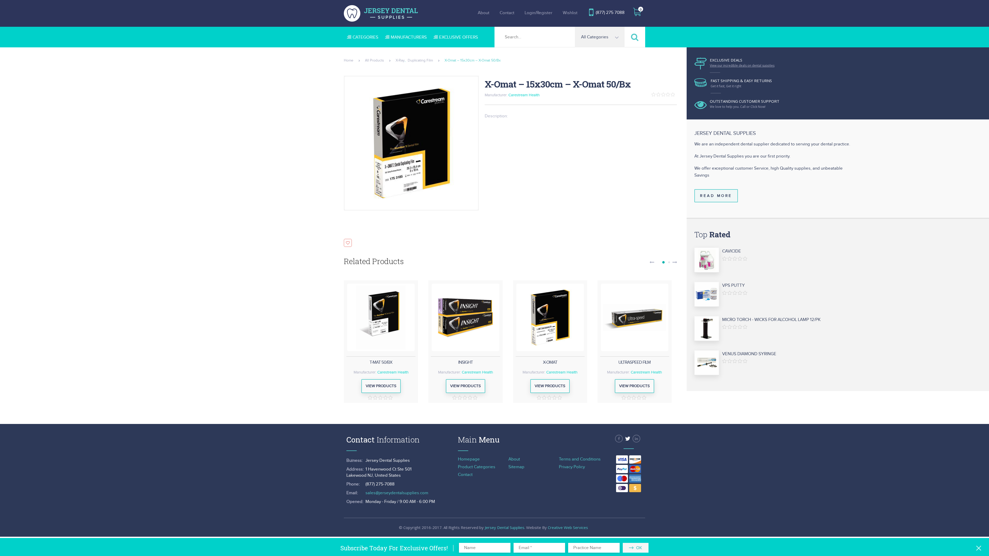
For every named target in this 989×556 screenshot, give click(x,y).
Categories (365, 37)
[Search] (635, 37)
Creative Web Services (568, 527)
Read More (716, 196)
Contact (507, 12)
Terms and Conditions (580, 459)
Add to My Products (348, 243)
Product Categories (476, 467)
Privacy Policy (572, 467)
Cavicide (731, 251)
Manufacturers (409, 37)
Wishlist (570, 12)
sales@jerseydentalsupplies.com (396, 493)
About (483, 12)
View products (381, 386)
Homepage (469, 459)
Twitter (628, 438)
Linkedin (636, 438)
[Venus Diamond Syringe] (706, 363)
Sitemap (516, 467)
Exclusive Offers (458, 37)
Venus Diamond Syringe (749, 354)
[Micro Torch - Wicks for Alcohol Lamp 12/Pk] (706, 328)
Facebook (619, 438)
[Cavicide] (706, 260)
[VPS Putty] (706, 294)
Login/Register (538, 12)
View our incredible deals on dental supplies (742, 65)
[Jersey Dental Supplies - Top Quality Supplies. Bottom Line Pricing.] (381, 13)
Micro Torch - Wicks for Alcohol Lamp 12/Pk (771, 319)
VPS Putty (733, 285)
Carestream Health (524, 95)
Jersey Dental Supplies (504, 527)
